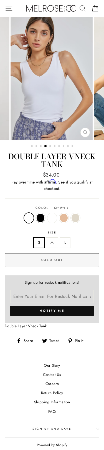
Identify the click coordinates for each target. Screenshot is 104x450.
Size (52, 232)
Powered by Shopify (52, 445)
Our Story (52, 365)
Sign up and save (52, 429)
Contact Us (52, 374)
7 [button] (59, 146)
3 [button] (41, 146)
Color (52, 208)
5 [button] (50, 146)
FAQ (52, 411)
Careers (52, 383)
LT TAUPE (52, 218)
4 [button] (45, 146)
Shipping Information (52, 402)
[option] (52, 78)
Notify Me (52, 310)
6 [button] (55, 146)
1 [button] (32, 146)
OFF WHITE (29, 218)
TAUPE (75, 218)
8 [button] (64, 146)
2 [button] (36, 146)
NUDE (64, 218)
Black (40, 218)
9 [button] (68, 146)
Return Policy (52, 393)
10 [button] (73, 146)
